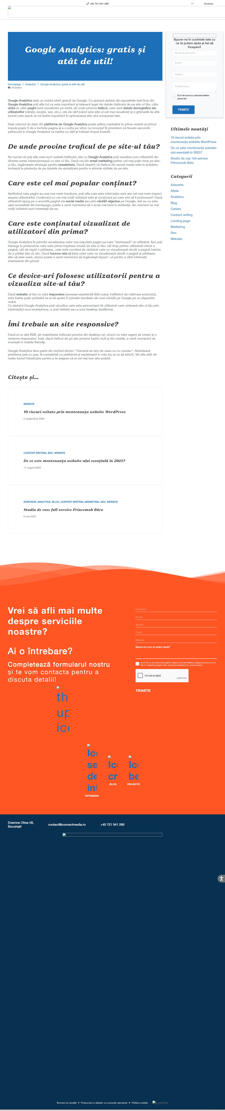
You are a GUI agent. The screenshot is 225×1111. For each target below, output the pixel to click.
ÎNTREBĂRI (92, 795)
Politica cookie (140, 1102)
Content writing (35, 452)
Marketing (92, 501)
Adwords (30, 501)
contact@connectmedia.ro (67, 824)
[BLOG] (113, 769)
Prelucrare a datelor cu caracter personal (104, 1102)
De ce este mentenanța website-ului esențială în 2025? (74, 461)
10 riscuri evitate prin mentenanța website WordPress (75, 412)
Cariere (176, 209)
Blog (55, 501)
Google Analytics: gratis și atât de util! (62, 84)
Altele (175, 191)
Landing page (180, 221)
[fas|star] (133, 769)
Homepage (14, 84)
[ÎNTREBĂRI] (92, 768)
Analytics (30, 84)
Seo (50, 452)
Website (29, 404)
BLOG (113, 784)
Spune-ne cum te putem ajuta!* (153, 646)
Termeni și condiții (66, 1102)
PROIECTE (133, 784)
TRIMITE (143, 690)
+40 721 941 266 (112, 824)
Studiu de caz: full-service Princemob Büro (63, 510)
